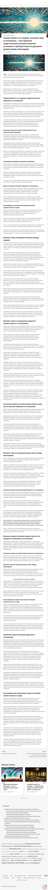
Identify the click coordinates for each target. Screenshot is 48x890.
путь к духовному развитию (5, 858)
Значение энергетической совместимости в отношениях (20, 827)
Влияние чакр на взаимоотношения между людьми (17, 818)
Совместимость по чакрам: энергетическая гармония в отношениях (21, 809)
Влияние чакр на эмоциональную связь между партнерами (19, 825)
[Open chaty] (44, 887)
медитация (31, 854)
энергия (27, 863)
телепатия (34, 858)
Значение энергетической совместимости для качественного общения (24, 811)
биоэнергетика (15, 849)
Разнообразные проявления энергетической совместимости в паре (23, 816)
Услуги (13, 877)
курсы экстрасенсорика (5, 854)
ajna (5, 51)
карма (21, 851)
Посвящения (6, 877)
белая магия (39, 846)
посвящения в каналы (16, 856)
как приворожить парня (15, 851)
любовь (11, 854)
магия (17, 854)
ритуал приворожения (16, 858)
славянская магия (24, 858)
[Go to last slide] (3, 782)
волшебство (24, 849)
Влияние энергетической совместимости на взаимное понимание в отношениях (24, 828)
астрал (34, 846)
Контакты (39, 877)
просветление (32, 856)
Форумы (19, 877)
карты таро (25, 851)
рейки (12, 858)
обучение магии (39, 854)
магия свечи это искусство (24, 854)
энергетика (37, 860)
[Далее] (44, 782)
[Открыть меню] (45, 2)
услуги (3, 860)
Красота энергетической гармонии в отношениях (19, 814)
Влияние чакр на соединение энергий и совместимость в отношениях (22, 819)
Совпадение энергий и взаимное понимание (17, 812)
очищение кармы (5, 856)
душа (2, 851)
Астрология (3, 843)
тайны (29, 858)
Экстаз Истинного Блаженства (9, 752)
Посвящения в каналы (32, 844)
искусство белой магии (7, 851)
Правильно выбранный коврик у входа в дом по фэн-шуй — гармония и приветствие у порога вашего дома (37, 754)
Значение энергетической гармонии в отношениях (17, 836)
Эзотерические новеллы (8, 35)
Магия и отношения (22, 880)
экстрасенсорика (21, 860)
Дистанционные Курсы (20, 875)
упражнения (40, 858)
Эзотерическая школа (7, 846)
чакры (12, 860)
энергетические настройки (12, 863)
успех (8, 860)
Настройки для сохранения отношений (15, 843)
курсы (36, 851)
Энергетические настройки (35, 875)
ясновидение (35, 863)
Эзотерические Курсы (23, 846)
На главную (5, 875)
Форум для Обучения (29, 877)
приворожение (24, 856)
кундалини (31, 851)
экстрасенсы (30, 860)
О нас (11, 875)
